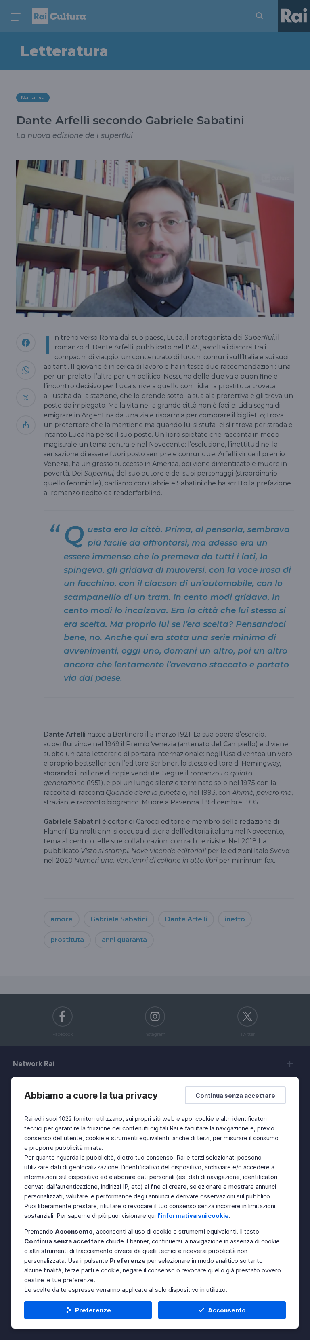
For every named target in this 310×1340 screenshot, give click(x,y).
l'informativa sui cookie (193, 1215)
